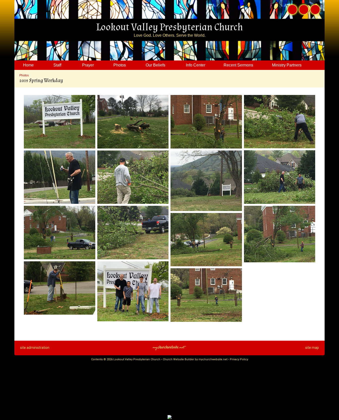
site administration (34, 348)
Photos (24, 75)
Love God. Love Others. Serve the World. (169, 35)
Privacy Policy (239, 359)
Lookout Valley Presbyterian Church (169, 27)
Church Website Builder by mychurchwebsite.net (195, 359)
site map (312, 348)
